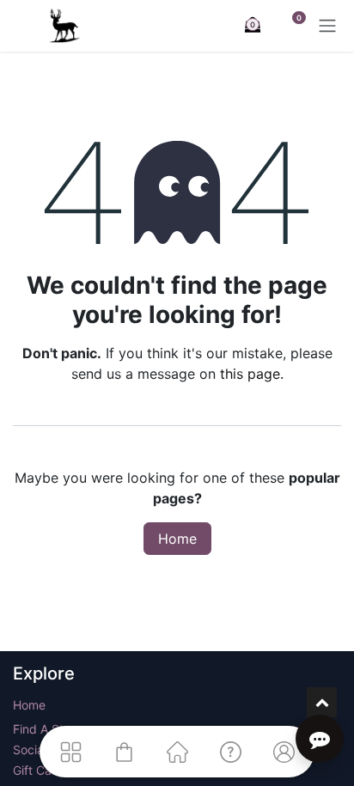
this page (250, 373)
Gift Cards (41, 770)
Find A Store (47, 729)
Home (177, 538)
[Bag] (123, 751)
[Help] (230, 751)
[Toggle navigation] (327, 26)
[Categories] (70, 751)
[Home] (177, 751)
